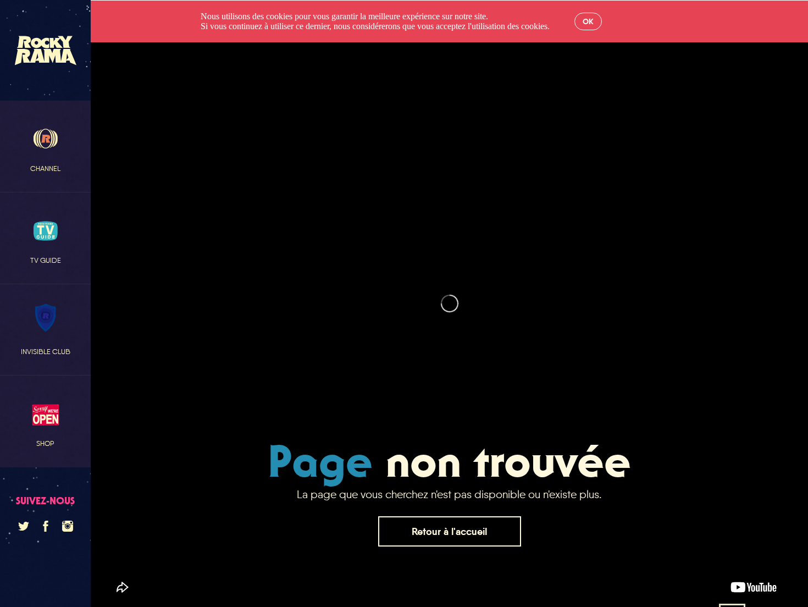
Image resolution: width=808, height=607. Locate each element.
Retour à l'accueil (449, 531)
